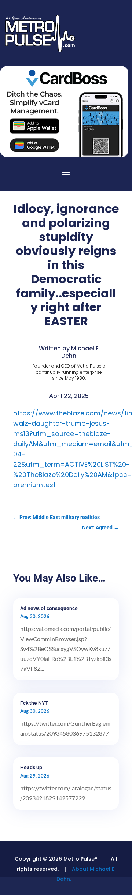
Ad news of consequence (49, 608)
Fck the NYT (34, 703)
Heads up (31, 767)
